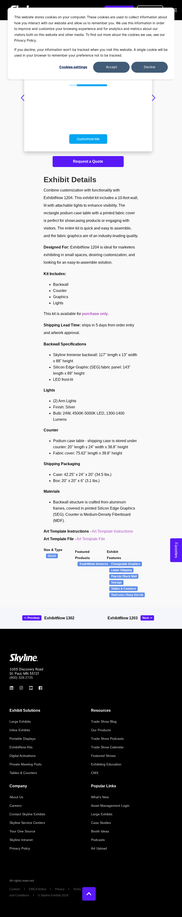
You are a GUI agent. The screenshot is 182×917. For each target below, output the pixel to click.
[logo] (23, 658)
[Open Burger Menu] (175, 10)
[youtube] (31, 688)
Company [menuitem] (18, 786)
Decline (149, 67)
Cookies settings (73, 67)
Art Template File (91, 539)
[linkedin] (12, 688)
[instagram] (21, 688)
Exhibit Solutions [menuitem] (24, 710)
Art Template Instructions (112, 531)
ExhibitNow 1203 (123, 618)
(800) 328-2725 (21, 677)
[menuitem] (20, 721)
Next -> (147, 618)
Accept (111, 67)
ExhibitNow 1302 (59, 618)
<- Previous (32, 618)
